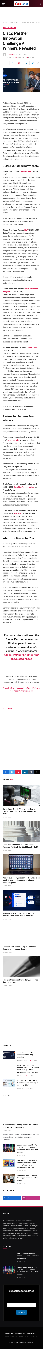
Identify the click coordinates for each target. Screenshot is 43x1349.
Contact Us (20, 1334)
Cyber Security (9, 28)
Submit (21, 1312)
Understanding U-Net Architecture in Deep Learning (25, 1054)
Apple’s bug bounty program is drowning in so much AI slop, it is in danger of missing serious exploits (21, 880)
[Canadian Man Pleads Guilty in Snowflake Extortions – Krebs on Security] (21, 933)
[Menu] (3, 3)
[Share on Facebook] (6, 63)
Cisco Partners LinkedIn (23, 691)
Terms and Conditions (28, 1337)
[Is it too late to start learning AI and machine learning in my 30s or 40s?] (9, 1083)
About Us (9, 1334)
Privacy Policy (11, 1337)
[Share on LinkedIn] (26, 63)
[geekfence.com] (21, 3)
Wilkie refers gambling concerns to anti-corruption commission (28, 1255)
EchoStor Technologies (24, 487)
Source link (7, 708)
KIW (26, 230)
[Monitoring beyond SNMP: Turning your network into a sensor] (9, 1178)
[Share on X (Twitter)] (12, 63)
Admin (11, 54)
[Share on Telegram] (32, 63)
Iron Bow (17, 513)
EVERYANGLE (34, 347)
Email (21, 1300)
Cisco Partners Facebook (13, 688)
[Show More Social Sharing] (38, 63)
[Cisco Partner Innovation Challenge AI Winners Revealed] (21, 80)
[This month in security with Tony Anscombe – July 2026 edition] (21, 966)
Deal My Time (25, 171)
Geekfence (18, 1342)
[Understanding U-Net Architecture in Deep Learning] (9, 1055)
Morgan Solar (14, 440)
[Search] (39, 3)
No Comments (9, 57)
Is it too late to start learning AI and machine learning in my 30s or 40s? (28, 1082)
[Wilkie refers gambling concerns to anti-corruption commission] (21, 1111)
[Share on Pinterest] (19, 63)
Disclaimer (31, 1334)
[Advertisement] (21, 738)
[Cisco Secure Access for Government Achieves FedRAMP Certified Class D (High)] (21, 831)
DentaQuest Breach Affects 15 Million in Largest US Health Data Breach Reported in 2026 (20, 811)
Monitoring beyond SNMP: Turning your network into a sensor (27, 1178)
